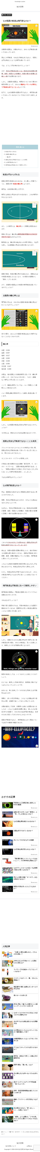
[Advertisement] (20, 122)
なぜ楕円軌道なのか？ (11, 162)
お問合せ (29, 1146)
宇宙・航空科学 (7, 14)
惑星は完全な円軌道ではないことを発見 (16, 159)
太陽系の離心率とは (10, 154)
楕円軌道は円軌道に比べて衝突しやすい (16, 165)
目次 (17, 147)
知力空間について (11, 1146)
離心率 (9, 157)
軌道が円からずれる (10, 151)
